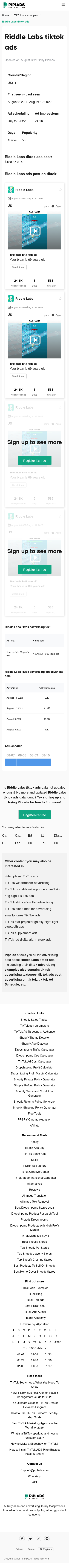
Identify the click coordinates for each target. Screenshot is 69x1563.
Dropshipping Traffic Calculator (34, 1049)
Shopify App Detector (34, 1043)
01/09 (20, 1366)
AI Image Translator (34, 1195)
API (34, 1482)
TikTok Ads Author (34, 1312)
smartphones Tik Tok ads (22, 915)
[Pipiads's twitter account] (30, 1538)
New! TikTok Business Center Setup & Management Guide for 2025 (34, 1395)
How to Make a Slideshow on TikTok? (34, 1444)
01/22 (48, 1354)
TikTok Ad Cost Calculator (34, 1061)
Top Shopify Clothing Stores (34, 1259)
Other (56, 1342)
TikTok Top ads (34, 1300)
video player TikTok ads (21, 876)
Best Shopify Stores (34, 1242)
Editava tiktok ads (34, 835)
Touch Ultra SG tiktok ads (47, 842)
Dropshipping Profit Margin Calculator (34, 1073)
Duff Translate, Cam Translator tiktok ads (8, 842)
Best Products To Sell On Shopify (34, 1265)
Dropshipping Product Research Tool (34, 1213)
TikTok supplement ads (21, 932)
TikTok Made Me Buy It (34, 1236)
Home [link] (6, 15)
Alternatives (34, 1184)
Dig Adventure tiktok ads (60, 835)
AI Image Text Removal (34, 1201)
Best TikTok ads (34, 1306)
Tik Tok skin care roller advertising (29, 902)
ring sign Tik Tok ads (19, 895)
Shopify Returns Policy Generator (35, 1101)
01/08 (34, 1366)
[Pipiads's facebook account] (22, 1538)
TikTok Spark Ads (34, 1154)
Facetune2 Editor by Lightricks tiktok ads (21, 842)
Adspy (35, 1142)
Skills (34, 1160)
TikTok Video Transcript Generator (34, 1178)
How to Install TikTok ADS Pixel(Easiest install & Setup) (34, 1452)
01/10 (48, 1360)
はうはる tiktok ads (47, 835)
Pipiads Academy (35, 1318)
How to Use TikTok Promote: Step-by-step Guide (34, 1415)
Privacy (20, 1549)
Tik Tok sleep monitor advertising (28, 908)
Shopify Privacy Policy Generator (34, 1079)
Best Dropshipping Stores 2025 (34, 1207)
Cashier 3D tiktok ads (8, 835)
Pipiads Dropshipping (34, 1219)
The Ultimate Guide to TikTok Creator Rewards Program (34, 1405)
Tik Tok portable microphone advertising (33, 889)
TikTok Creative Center (34, 1172)
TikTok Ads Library (34, 1166)
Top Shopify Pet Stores (34, 1248)
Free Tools (34, 1113)
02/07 (20, 1354)
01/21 (20, 1360)
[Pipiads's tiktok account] (38, 1538)
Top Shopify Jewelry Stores (34, 1253)
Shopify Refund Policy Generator (34, 1085)
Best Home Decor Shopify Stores (34, 1271)
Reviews (34, 1190)
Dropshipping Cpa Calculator (34, 1055)
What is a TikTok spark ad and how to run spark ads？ (34, 1435)
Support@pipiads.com (34, 1470)
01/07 (48, 1366)
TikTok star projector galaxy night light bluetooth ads (31, 924)
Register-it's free (34, 460)
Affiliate (34, 1125)
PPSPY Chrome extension (34, 1119)
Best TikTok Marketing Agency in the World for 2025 (35, 1425)
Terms (31, 1549)
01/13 (34, 1360)
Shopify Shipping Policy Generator (34, 1107)
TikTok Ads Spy (34, 1148)
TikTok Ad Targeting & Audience (34, 1031)
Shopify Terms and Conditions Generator (34, 1093)
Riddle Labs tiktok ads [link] (15, 21)
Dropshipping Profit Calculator (34, 1067)
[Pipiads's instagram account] (47, 1538)
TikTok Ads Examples (34, 1288)
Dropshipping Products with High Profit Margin (34, 1227)
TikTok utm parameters (34, 1025)
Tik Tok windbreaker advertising (27, 882)
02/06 (34, 1354)
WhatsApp (34, 1476)
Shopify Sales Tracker (34, 1020)
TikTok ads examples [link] (26, 15)
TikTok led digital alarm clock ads (28, 939)
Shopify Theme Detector (34, 1037)
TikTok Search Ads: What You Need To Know (34, 1384)
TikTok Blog (34, 1294)
